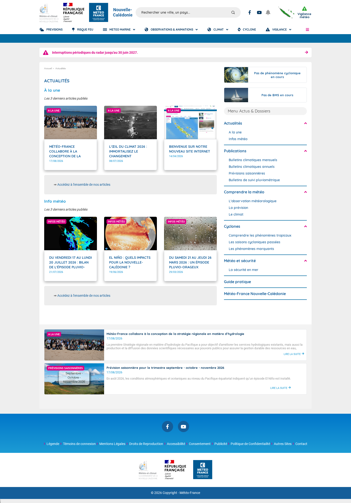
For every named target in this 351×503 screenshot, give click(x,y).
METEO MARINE (120, 29)
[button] (307, 29)
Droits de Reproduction (146, 443)
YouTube (259, 12)
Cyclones (232, 226)
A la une (235, 132)
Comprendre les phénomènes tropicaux (260, 235)
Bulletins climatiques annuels (252, 166)
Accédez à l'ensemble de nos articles (83, 184)
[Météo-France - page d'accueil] (202, 470)
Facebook (249, 12)
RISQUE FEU (85, 29)
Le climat (236, 214)
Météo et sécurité (240, 260)
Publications (235, 150)
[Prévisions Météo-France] (98, 12)
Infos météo (238, 139)
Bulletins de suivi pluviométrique (254, 180)
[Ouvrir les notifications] (270, 12)
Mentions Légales (112, 443)
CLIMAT (218, 29)
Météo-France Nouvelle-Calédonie (255, 293)
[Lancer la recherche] (233, 12)
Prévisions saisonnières (247, 173)
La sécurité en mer (243, 270)
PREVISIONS (54, 29)
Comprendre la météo (244, 192)
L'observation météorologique (253, 201)
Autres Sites (283, 443)
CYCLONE (249, 29)
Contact (301, 443)
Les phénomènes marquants (251, 249)
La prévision (238, 208)
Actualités (233, 123)
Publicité (220, 443)
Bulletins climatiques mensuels (253, 160)
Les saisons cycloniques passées (254, 242)
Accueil (48, 68)
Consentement (200, 443)
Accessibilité (176, 443)
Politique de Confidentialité (250, 443)
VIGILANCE (279, 29)
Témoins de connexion (79, 443)
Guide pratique (237, 281)
